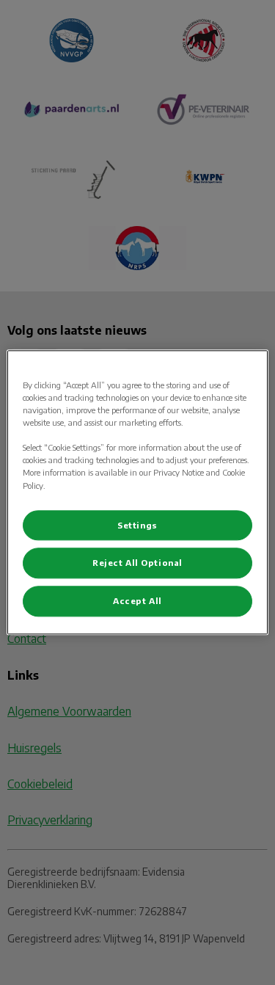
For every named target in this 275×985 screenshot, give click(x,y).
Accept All (137, 601)
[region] (137, 492)
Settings (137, 525)
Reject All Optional (137, 563)
